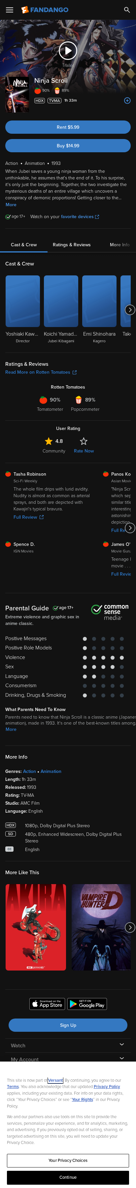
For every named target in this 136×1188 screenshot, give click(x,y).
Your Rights (82, 1099)
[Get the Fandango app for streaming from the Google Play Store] (87, 1005)
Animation (51, 771)
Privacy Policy (107, 1086)
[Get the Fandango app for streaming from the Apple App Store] (47, 1005)
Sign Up (68, 1025)
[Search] (127, 10)
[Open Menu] (9, 10)
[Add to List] (127, 100)
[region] (68, 1125)
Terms (13, 1086)
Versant (55, 1080)
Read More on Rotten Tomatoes (37, 372)
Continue (68, 1177)
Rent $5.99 (68, 127)
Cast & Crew (24, 245)
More (11, 205)
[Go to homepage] (45, 10)
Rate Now (84, 451)
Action (29, 771)
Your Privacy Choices (68, 1160)
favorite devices (77, 216)
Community (54, 451)
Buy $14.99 (68, 146)
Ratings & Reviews (72, 245)
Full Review (25, 517)
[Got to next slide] (130, 310)
